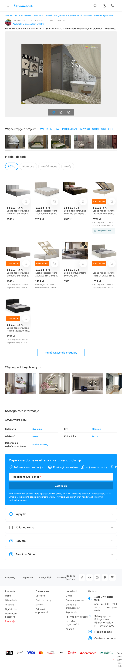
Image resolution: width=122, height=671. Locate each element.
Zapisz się (61, 485)
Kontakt (70, 628)
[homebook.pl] (23, 5)
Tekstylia (9, 604)
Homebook (72, 591)
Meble (8, 595)
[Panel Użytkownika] (104, 5)
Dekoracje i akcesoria (11, 615)
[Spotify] (112, 577)
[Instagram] (97, 577)
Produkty (10, 577)
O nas (69, 595)
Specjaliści (45, 577)
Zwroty (39, 604)
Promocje (10, 621)
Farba (35, 444)
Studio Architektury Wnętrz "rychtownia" (39, 21)
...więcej (23, 500)
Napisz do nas (103, 631)
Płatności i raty (43, 600)
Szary (95, 436)
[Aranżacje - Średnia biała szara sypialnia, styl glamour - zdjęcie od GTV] (20, 383)
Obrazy (44, 444)
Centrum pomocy (105, 638)
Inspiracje (27, 577)
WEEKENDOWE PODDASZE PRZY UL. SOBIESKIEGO (76, 129)
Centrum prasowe (75, 600)
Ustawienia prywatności (72, 623)
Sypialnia (37, 429)
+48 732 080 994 (103, 598)
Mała (35, 436)
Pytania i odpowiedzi (41, 611)
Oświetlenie (11, 600)
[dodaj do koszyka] (26, 201)
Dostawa (40, 595)
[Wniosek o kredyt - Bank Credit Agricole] (106, 652)
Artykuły (61, 577)
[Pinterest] (105, 577)
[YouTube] (89, 577)
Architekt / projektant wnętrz (28, 23)
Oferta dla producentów (73, 606)
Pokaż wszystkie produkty (61, 352)
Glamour (96, 429)
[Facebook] (82, 577)
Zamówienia (42, 591)
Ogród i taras (12, 609)
